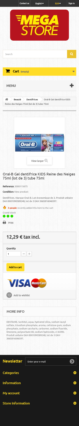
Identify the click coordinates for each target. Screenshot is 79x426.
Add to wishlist (21, 295)
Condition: (8, 191)
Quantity (11, 248)
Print (10, 222)
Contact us (24, 3)
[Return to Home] (6, 99)
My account (11, 393)
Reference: (8, 186)
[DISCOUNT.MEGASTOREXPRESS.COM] (39, 25)
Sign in (72, 3)
